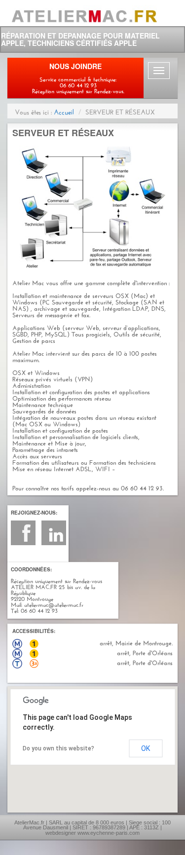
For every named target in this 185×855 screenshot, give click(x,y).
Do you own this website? (58, 748)
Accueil (64, 111)
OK (145, 748)
